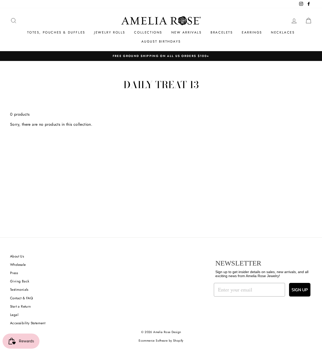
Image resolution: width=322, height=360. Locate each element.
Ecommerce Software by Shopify (161, 340)
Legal (14, 314)
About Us (17, 256)
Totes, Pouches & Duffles (56, 32)
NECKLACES (283, 32)
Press (14, 272)
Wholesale (18, 264)
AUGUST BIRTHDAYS (161, 41)
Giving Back (19, 281)
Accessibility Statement (27, 322)
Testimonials (19, 289)
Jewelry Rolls (109, 32)
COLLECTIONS (148, 32)
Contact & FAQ (21, 298)
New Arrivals (186, 32)
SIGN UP (300, 289)
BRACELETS (222, 32)
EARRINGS (252, 32)
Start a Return (20, 306)
